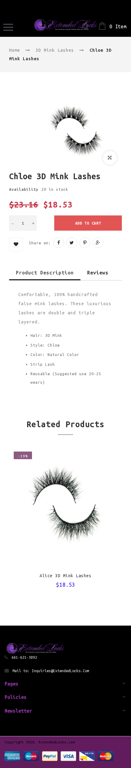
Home (14, 50)
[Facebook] (58, 242)
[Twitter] (71, 242)
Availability (23, 189)
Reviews (97, 272)
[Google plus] (98, 242)
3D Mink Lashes (55, 50)
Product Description (45, 272)
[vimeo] (85, 242)
